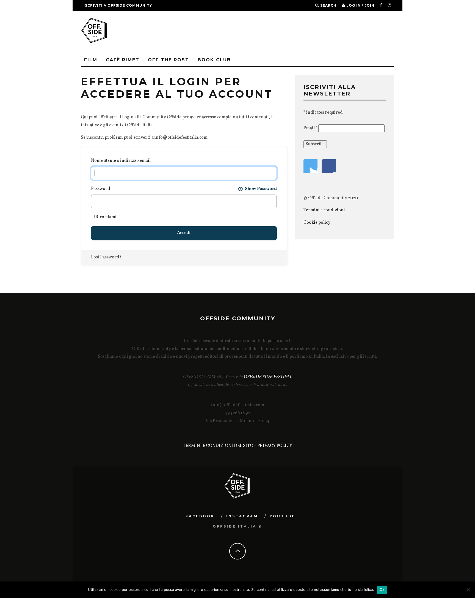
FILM (90, 59)
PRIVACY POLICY (274, 446)
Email (310, 128)
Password (100, 189)
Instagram (242, 516)
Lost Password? (106, 257)
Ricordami (106, 217)
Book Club (214, 59)
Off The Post (168, 59)
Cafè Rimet (122, 59)
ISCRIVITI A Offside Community (118, 5)
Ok (382, 589)
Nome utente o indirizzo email (121, 161)
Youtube (282, 516)
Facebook (200, 516)
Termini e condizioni (324, 210)
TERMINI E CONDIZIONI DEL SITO (218, 446)
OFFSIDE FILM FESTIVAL (268, 377)
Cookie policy (316, 223)
